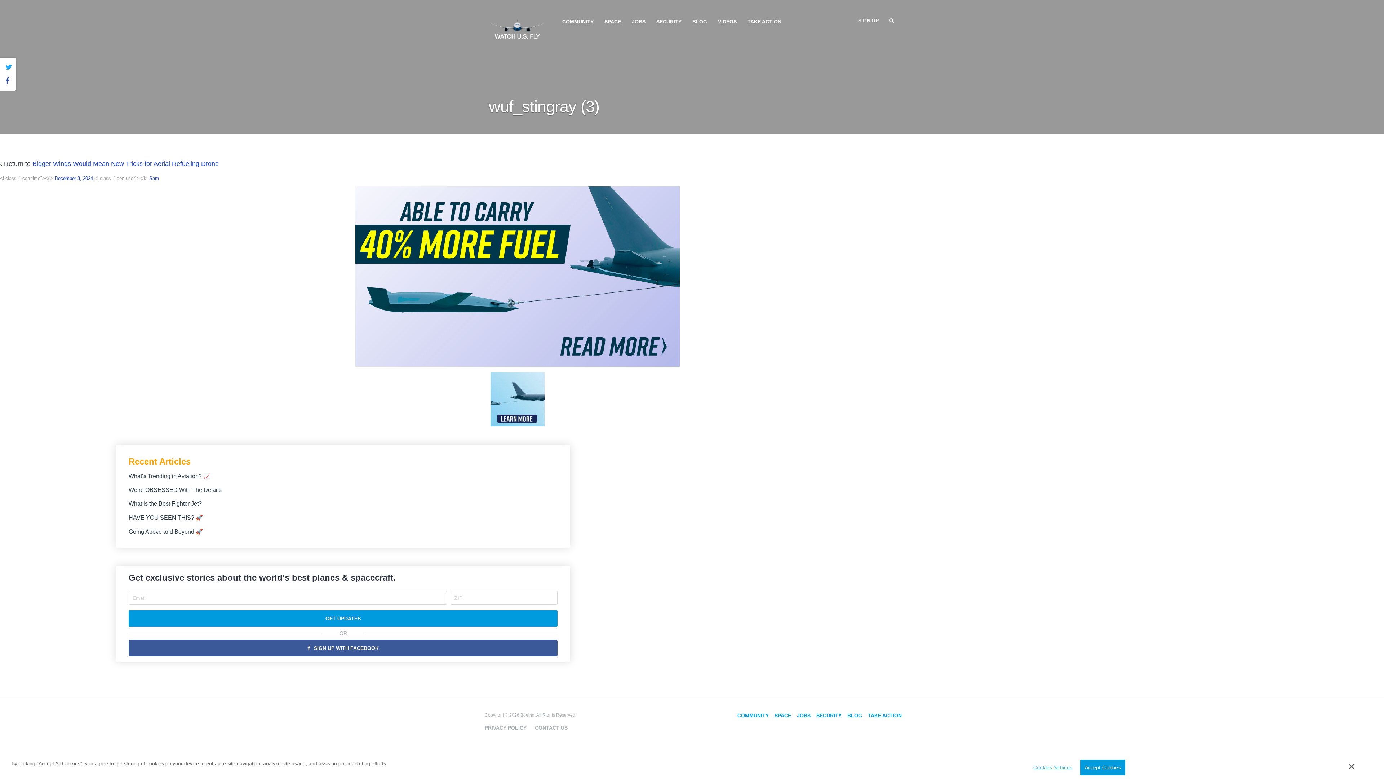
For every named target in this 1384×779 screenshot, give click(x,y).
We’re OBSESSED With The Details (175, 490)
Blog (699, 22)
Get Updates (343, 618)
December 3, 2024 (74, 178)
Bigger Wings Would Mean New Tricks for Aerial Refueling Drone (125, 163)
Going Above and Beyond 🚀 (166, 532)
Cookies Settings (1052, 767)
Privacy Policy (506, 728)
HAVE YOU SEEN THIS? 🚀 (166, 518)
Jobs (639, 22)
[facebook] (8, 81)
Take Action (764, 22)
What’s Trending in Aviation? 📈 (169, 476)
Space (612, 22)
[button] (1351, 766)
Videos (727, 22)
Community (578, 22)
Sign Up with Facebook (346, 648)
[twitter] (8, 67)
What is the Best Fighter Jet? (165, 504)
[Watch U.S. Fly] (517, 28)
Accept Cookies (1103, 767)
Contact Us (551, 728)
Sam (154, 178)
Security (669, 22)
